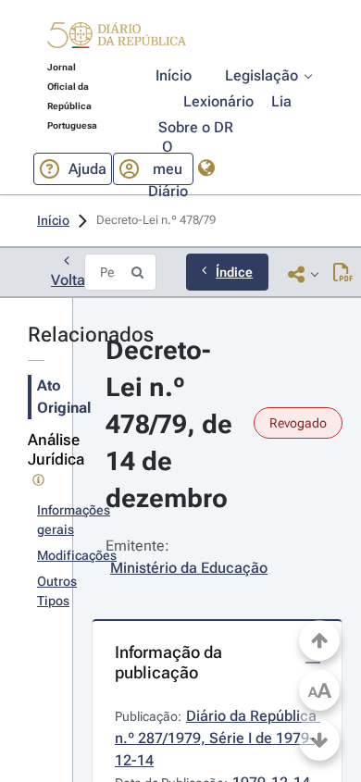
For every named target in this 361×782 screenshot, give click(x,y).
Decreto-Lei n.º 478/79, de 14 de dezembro (172, 424)
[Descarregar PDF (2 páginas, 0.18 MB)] (343, 274)
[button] (116, 38)
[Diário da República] (116, 39)
